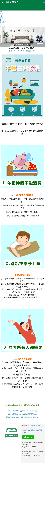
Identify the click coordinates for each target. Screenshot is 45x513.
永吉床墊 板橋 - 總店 (34, 426)
